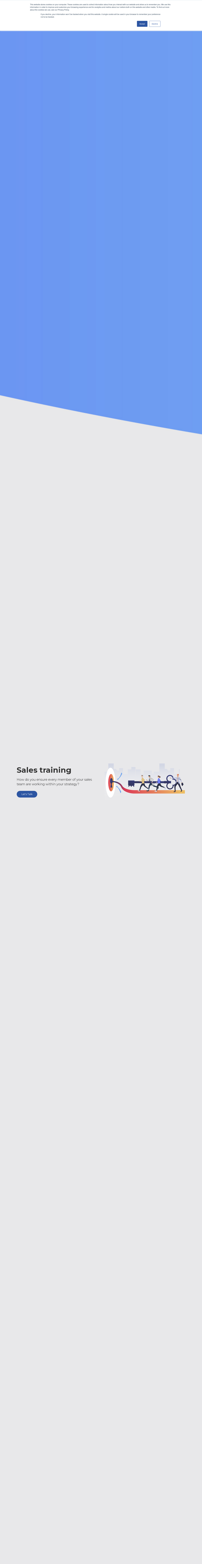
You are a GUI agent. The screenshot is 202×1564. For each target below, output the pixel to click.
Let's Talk (27, 794)
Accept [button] (142, 23)
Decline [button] (155, 23)
